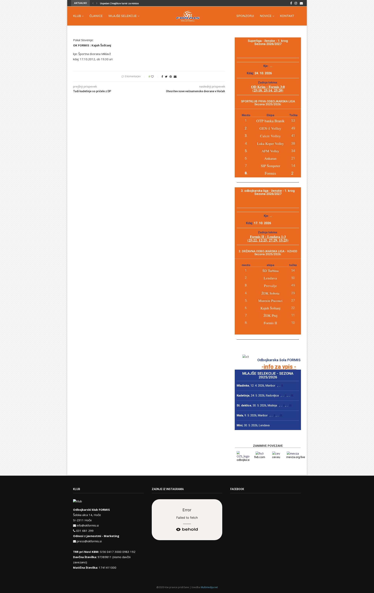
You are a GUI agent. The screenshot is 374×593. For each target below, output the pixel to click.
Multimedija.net (209, 587)
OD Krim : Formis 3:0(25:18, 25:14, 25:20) (268, 88)
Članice (96, 16)
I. (276, 385)
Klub (77, 16)
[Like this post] (155, 76)
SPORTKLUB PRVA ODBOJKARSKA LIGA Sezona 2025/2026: (268, 103)
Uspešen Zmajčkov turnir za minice (119, 3)
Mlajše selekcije (122, 16)
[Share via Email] (175, 76)
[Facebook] (291, 3)
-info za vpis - (278, 366)
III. (292, 395)
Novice (266, 16)
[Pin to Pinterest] (170, 76)
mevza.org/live (295, 457)
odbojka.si (243, 460)
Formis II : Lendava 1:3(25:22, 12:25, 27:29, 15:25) (267, 238)
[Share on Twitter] (166, 76)
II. (282, 385)
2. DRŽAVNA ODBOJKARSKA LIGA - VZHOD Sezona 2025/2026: (268, 253)
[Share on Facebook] (162, 76)
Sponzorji (245, 16)
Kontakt (287, 16)
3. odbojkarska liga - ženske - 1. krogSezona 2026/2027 (268, 192)
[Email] (301, 3)
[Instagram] (296, 3)
